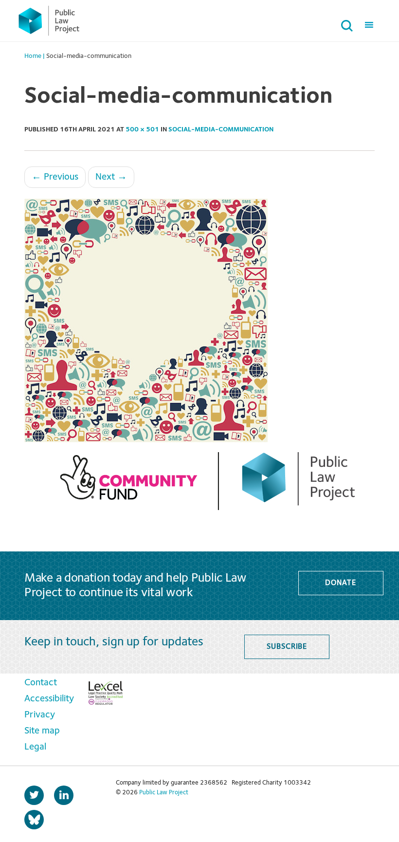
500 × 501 (142, 129)
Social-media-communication (220, 129)
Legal (35, 747)
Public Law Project (163, 792)
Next (111, 177)
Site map (42, 731)
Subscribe (287, 647)
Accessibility (49, 699)
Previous (55, 177)
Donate (340, 583)
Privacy (39, 715)
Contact (40, 683)
